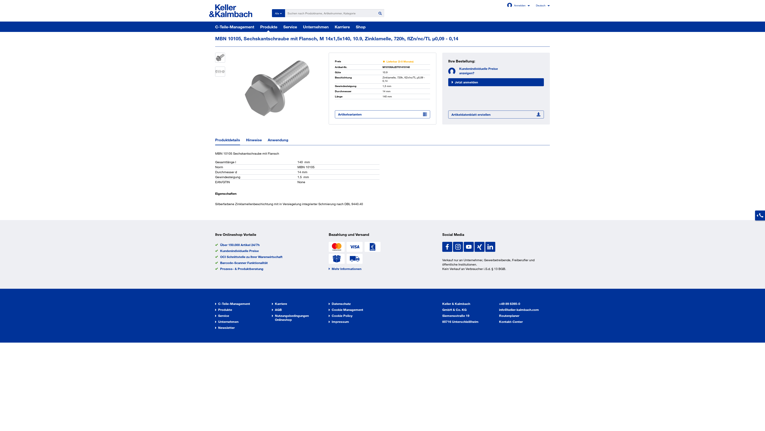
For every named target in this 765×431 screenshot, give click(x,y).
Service (290, 26)
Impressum (340, 321)
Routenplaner (509, 315)
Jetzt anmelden (466, 82)
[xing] (480, 246)
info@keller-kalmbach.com (519, 309)
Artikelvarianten (350, 114)
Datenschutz (341, 303)
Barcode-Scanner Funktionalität (244, 263)
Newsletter (226, 327)
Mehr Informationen (346, 269)
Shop (361, 26)
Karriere (342, 26)
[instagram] (458, 246)
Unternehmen (316, 26)
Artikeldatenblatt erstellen (470, 114)
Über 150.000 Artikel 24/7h (240, 245)
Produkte (268, 26)
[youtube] (469, 246)
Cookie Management (347, 309)
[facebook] (447, 246)
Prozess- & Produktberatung (241, 269)
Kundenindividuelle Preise (239, 251)
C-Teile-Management (234, 26)
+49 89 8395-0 (509, 303)
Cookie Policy (342, 315)
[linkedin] (490, 246)
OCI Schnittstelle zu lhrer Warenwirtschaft (251, 257)
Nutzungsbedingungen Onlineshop (292, 317)
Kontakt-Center (511, 321)
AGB (278, 309)
